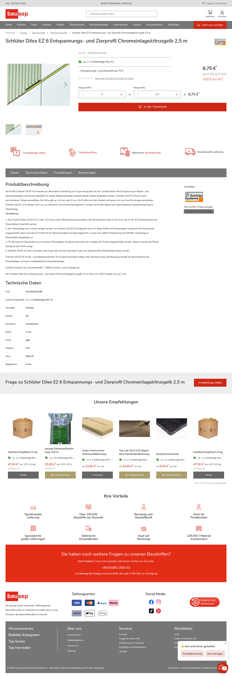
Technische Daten (36, 173)
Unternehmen (74, 634)
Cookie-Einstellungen (191, 667)
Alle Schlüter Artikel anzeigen (198, 206)
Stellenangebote (75, 640)
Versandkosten (152, 153)
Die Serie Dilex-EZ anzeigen (198, 211)
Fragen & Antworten (216, 3)
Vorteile (123, 651)
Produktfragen (63, 173)
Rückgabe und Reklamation (132, 647)
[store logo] (22, 14)
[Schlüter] (220, 45)
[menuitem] (9, 25)
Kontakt (123, 634)
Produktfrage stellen (34, 153)
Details (14, 173)
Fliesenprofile (38, 32)
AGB (176, 634)
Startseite (10, 32)
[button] (65, 85)
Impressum (72, 645)
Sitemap (71, 650)
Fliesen (23, 32)
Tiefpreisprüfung (87, 152)
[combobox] (121, 14)
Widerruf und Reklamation (207, 602)
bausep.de (99, 667)
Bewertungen (86, 173)
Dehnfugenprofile (58, 32)
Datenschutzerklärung (185, 638)
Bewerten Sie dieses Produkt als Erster (114, 78)
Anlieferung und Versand (131, 642)
